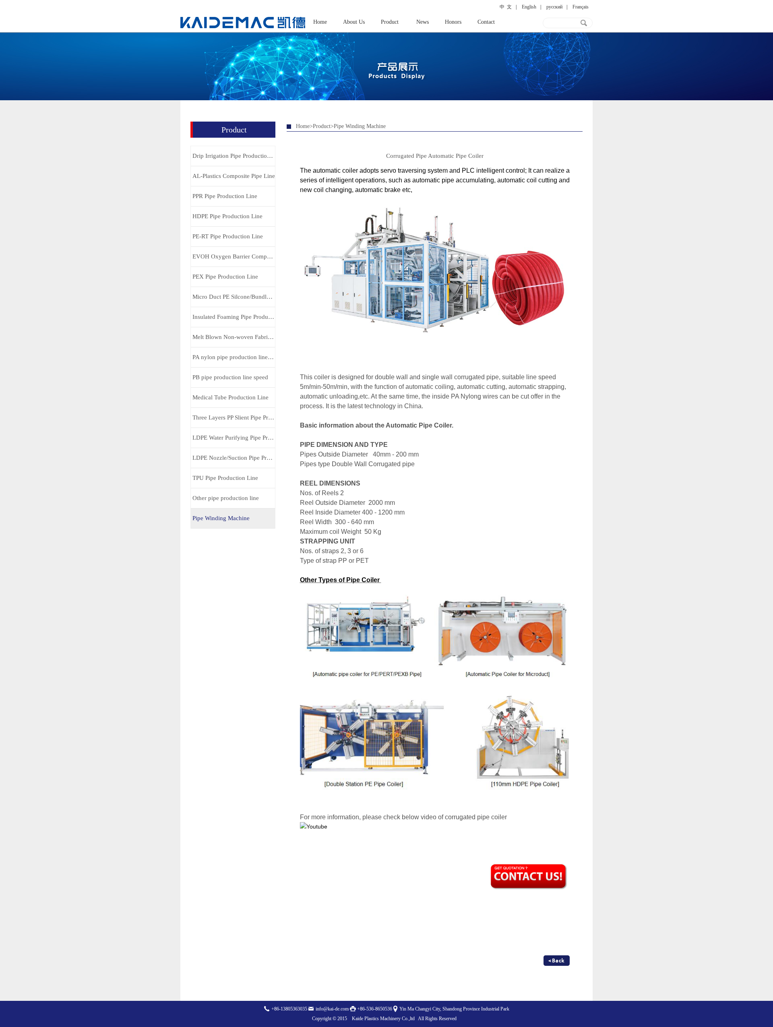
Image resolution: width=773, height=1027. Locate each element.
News (422, 22)
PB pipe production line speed (230, 377)
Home (320, 22)
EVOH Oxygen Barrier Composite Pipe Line (233, 256)
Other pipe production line (225, 498)
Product (390, 22)
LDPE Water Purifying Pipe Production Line (233, 437)
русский (554, 7)
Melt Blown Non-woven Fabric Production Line (233, 337)
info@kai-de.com (332, 1009)
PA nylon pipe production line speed (233, 357)
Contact (486, 22)
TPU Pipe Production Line (225, 478)
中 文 (506, 7)
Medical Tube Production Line (230, 397)
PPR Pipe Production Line (224, 196)
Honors (453, 22)
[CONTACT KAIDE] (529, 889)
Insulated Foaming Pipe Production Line (233, 317)
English (529, 7)
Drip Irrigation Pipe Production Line (233, 156)
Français (581, 7)
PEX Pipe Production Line (225, 276)
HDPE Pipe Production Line (227, 216)
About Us (354, 22)
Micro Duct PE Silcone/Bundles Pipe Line (233, 296)
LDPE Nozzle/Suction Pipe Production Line (233, 458)
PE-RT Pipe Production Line (227, 236)
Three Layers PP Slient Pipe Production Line (233, 417)
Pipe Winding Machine (221, 518)
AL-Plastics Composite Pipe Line (233, 176)
